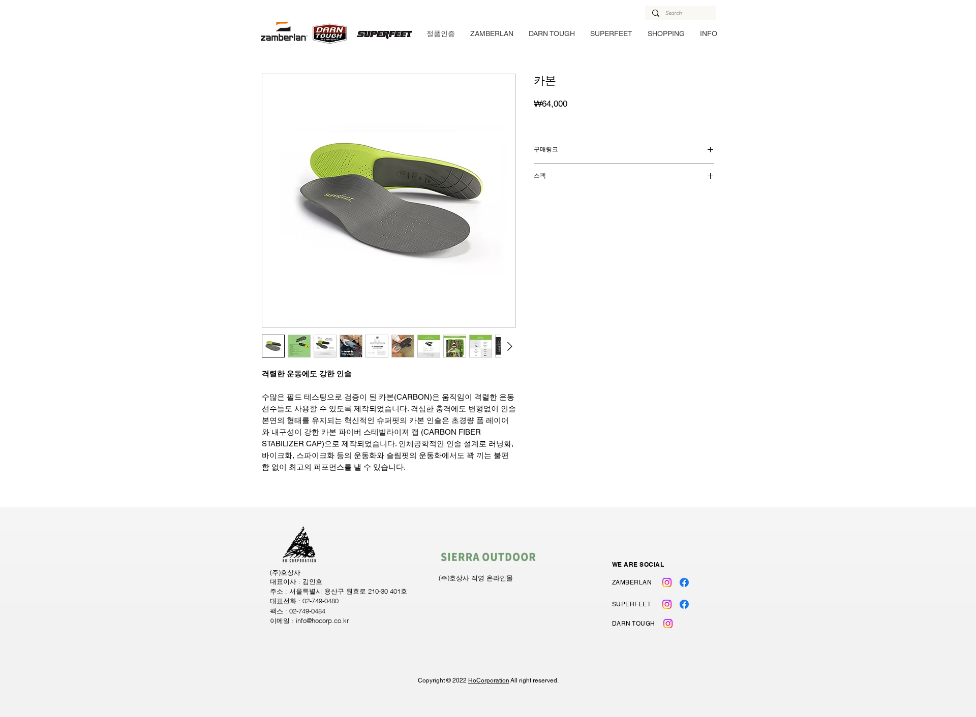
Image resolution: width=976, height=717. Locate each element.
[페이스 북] (684, 582)
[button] (492, 33)
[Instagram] (667, 582)
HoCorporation (488, 680)
